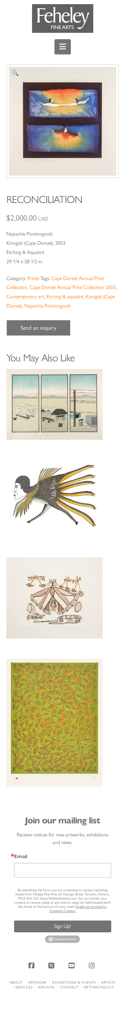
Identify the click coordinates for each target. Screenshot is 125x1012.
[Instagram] (92, 965)
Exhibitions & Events (74, 982)
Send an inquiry (38, 327)
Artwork (37, 982)
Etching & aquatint (64, 296)
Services (24, 987)
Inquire (62, 404)
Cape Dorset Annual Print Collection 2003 (72, 287)
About (16, 982)
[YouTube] (72, 965)
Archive (46, 987)
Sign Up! (62, 926)
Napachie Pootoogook (47, 306)
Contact (69, 987)
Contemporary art (25, 296)
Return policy (99, 987)
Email (20, 856)
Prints (33, 278)
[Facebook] (32, 965)
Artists (108, 982)
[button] (62, 46)
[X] (52, 965)
